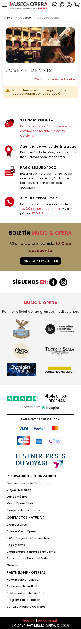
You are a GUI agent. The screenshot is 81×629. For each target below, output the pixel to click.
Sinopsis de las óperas (23, 510)
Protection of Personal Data (27, 558)
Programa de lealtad (22, 586)
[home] (28, 5)
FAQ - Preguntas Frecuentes (28, 538)
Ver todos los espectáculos (55, 79)
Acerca (29, 620)
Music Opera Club (20, 503)
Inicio (8, 18)
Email (57, 209)
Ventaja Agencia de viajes (26, 606)
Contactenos (17, 524)
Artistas (25, 18)
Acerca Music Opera (21, 531)
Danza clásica (17, 497)
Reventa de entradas (22, 579)
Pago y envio (16, 545)
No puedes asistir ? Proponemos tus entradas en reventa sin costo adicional (46, 130)
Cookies (13, 565)
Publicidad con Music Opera (27, 593)
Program (13, 600)
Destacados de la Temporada (29, 483)
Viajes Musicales (19, 490)
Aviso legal (47, 620)
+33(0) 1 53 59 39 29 (35, 209)
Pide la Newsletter (40, 261)
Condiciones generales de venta (31, 552)
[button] (69, 4)
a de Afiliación (29, 600)
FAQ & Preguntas (44, 213)
